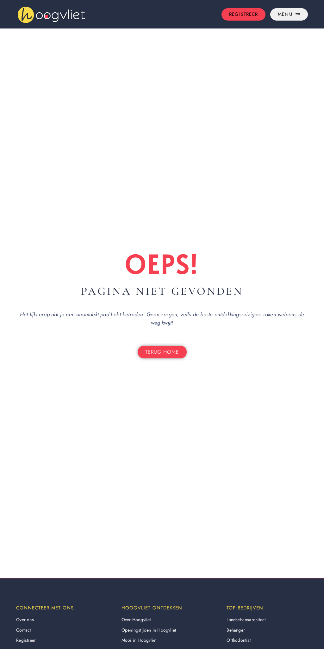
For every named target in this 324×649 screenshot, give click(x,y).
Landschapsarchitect (246, 619)
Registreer (26, 640)
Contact (23, 630)
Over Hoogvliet (136, 619)
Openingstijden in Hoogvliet (149, 630)
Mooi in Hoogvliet (139, 640)
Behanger (236, 630)
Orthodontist (238, 640)
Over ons (25, 619)
